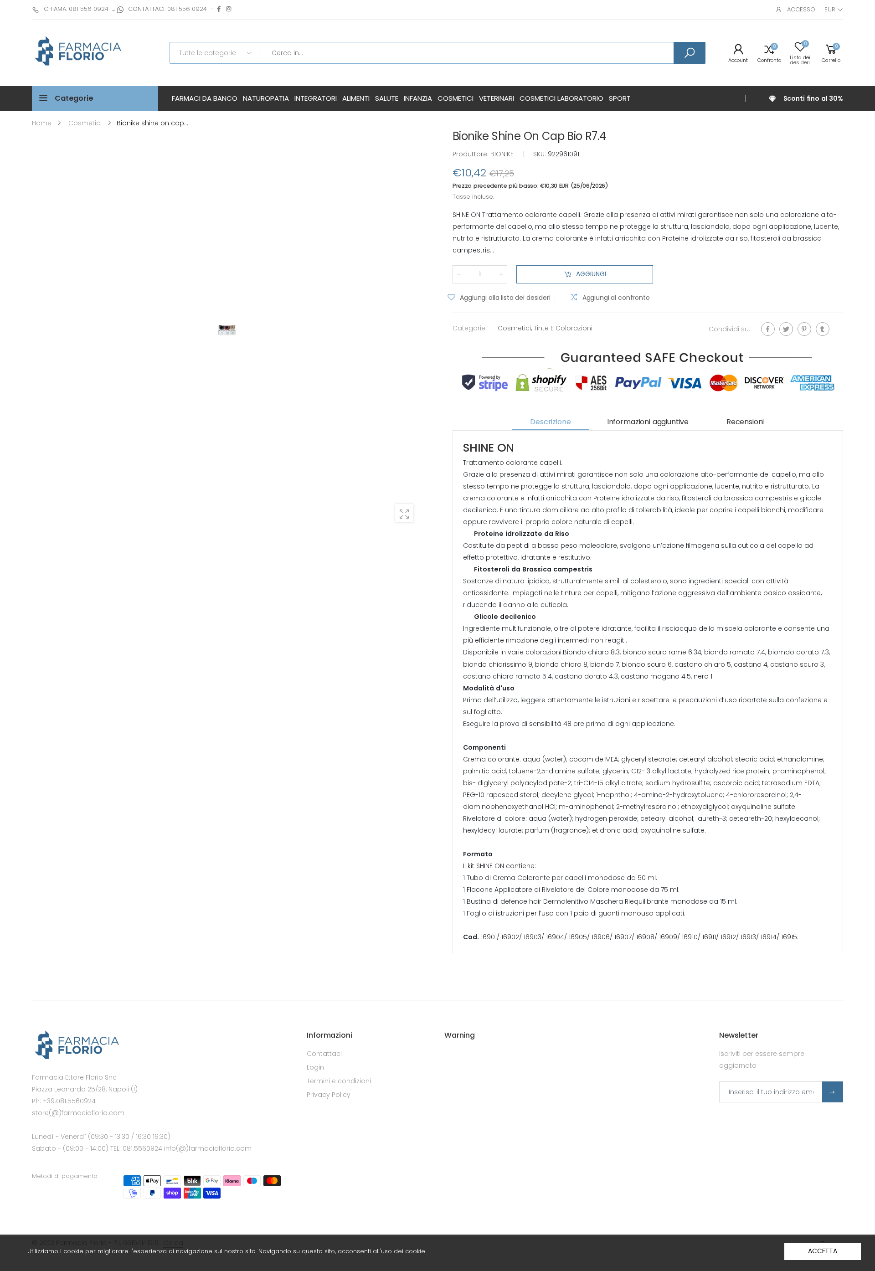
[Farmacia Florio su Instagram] (228, 9)
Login (315, 1067)
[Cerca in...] (689, 53)
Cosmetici (514, 328)
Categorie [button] (74, 98)
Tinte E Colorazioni (563, 328)
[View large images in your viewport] (404, 513)
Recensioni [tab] (745, 422)
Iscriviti (832, 1091)
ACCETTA (822, 1251)
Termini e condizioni (339, 1081)
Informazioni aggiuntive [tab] (648, 422)
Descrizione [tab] (550, 422)
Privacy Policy (328, 1094)
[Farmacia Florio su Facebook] (219, 9)
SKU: (540, 154)
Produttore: (471, 154)
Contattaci (324, 1053)
